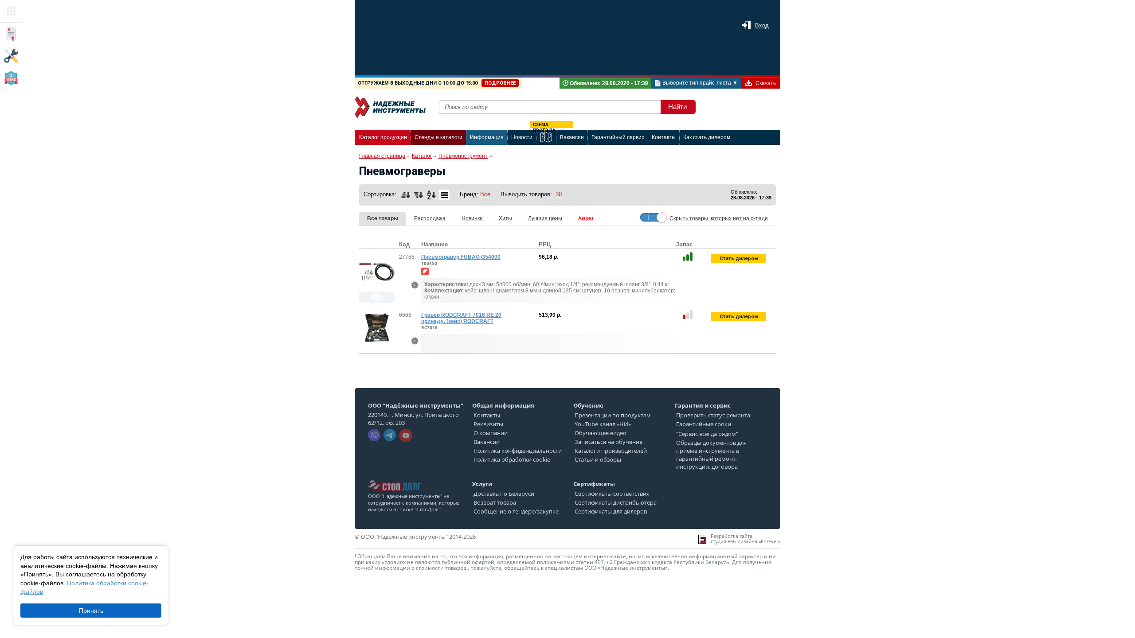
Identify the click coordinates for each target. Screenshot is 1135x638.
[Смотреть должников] (394, 478)
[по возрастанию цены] (405, 195)
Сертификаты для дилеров (611, 511)
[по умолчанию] (444, 195)
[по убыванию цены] (418, 195)
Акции (585, 218)
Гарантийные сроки (703, 424)
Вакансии (487, 442)
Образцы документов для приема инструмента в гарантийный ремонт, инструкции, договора (711, 455)
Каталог (422, 156)
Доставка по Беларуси (504, 494)
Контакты (487, 415)
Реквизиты (488, 424)
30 (559, 194)
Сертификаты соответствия (612, 494)
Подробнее (500, 83)
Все (485, 194)
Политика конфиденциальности (518, 451)
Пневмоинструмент (463, 156)
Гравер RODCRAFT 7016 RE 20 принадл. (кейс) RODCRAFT (461, 318)
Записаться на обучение (608, 442)
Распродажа (430, 218)
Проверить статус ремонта (713, 415)
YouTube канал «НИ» (603, 424)
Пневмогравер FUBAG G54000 (461, 257)
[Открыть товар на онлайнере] (425, 271)
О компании (491, 433)
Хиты (505, 218)
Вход (762, 25)
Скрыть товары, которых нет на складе (718, 218)
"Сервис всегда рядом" (707, 434)
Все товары (382, 218)
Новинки (472, 218)
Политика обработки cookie (512, 459)
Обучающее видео (600, 433)
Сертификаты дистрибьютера (616, 502)
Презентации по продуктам (613, 415)
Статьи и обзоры (598, 459)
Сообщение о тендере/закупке (516, 511)
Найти (677, 106)
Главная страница (382, 156)
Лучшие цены (545, 218)
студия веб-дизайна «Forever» (745, 541)
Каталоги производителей (611, 451)
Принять (91, 610)
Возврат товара (495, 502)
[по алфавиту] (431, 195)
